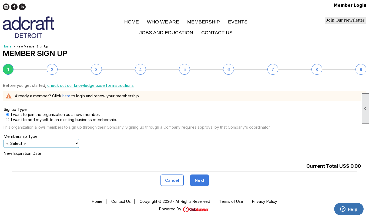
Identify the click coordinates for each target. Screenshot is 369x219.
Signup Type (15, 109)
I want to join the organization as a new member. (55, 114)
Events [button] (237, 22)
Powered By (170, 209)
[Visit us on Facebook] (14, 7)
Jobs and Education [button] (166, 32)
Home (131, 22)
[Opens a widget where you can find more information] (349, 209)
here (66, 96)
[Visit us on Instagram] (6, 7)
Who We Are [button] (163, 22)
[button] (172, 180)
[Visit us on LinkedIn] (22, 7)
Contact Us (217, 32)
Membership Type (21, 136)
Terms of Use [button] (231, 201)
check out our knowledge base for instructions (90, 85)
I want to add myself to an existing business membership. (48, 119)
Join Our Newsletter (345, 20)
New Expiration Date (22, 153)
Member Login (350, 5)
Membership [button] (203, 22)
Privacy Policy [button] (264, 201)
